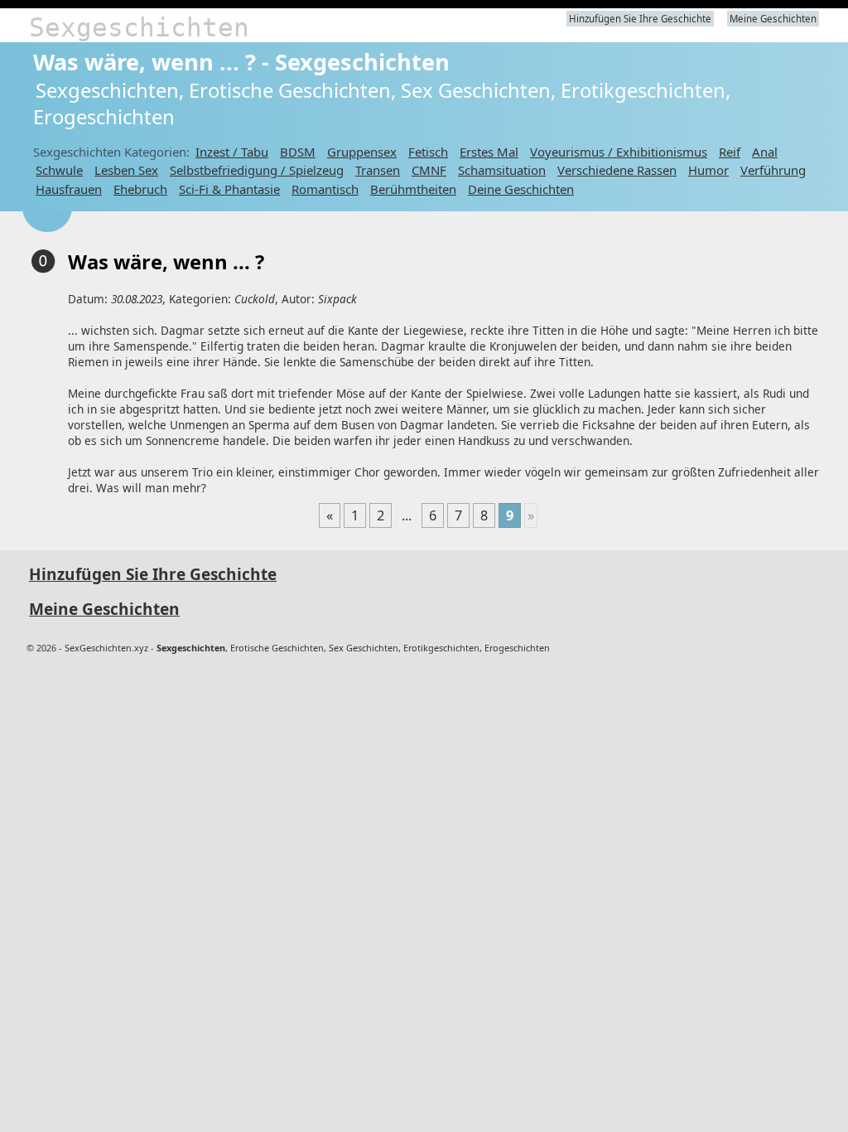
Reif (729, 151)
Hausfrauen (69, 189)
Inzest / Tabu (231, 151)
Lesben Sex (126, 170)
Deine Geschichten (521, 189)
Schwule (59, 170)
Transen (377, 170)
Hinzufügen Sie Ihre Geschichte (640, 18)
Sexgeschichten (139, 27)
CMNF (429, 170)
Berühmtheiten (413, 189)
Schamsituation (502, 170)
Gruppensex (362, 151)
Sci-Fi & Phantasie (229, 189)
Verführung (773, 170)
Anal (765, 151)
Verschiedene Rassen (617, 170)
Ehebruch (140, 189)
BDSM (298, 151)
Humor (708, 170)
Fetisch (428, 151)
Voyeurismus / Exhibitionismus (618, 151)
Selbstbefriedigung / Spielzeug (257, 170)
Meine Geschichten (773, 18)
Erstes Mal (489, 151)
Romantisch (325, 189)
